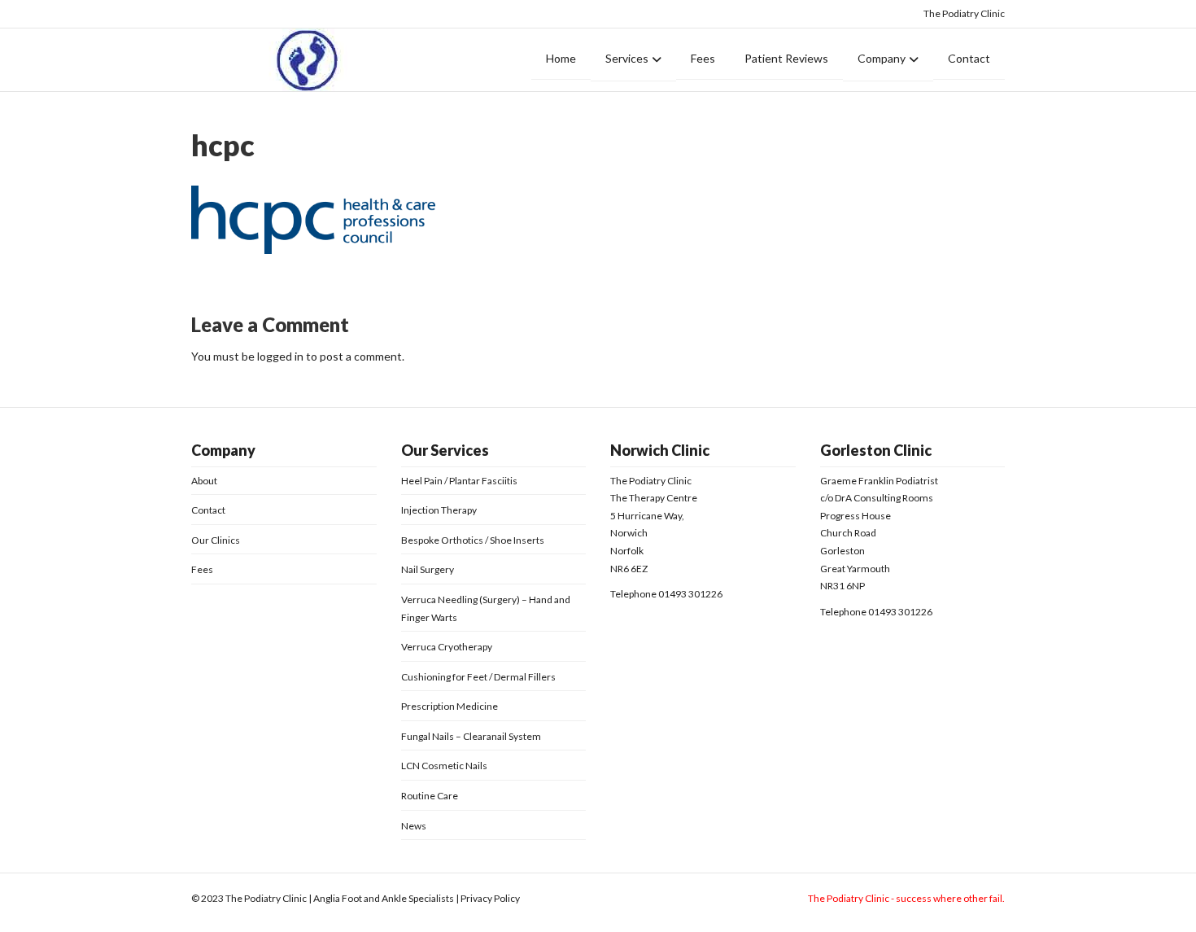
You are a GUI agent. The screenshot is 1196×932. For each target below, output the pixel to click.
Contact (969, 58)
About (204, 481)
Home (561, 58)
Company (882, 58)
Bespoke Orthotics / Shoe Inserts (472, 540)
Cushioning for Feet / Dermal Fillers (478, 677)
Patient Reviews (786, 58)
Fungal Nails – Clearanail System (471, 736)
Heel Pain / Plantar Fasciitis (459, 481)
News (413, 826)
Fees (703, 58)
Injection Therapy (439, 510)
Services (626, 58)
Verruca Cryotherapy (446, 647)
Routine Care (429, 796)
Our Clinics (215, 540)
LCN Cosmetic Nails (444, 765)
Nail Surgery (427, 569)
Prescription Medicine (449, 706)
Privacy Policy (490, 898)
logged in (280, 356)
